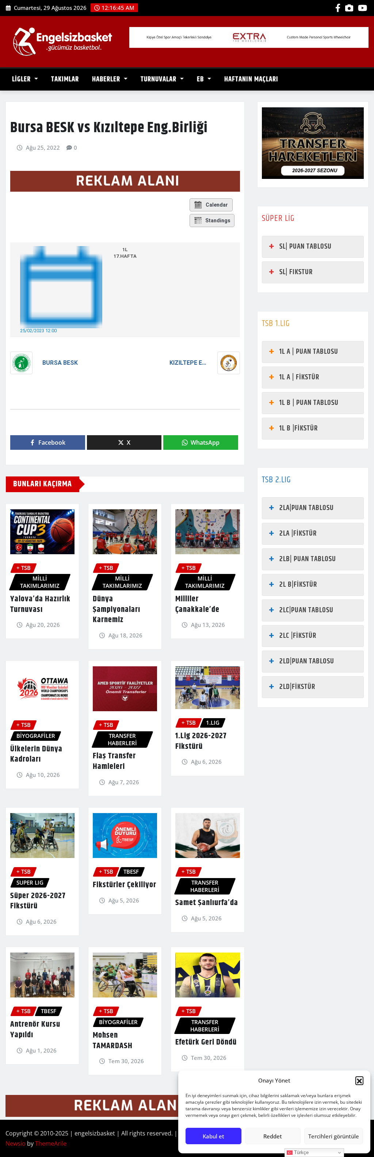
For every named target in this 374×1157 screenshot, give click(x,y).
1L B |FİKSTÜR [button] (298, 428)
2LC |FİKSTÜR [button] (297, 635)
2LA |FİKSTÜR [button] (298, 533)
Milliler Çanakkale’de (197, 604)
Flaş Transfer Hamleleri (114, 761)
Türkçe (301, 1152)
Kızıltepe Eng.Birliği (188, 362)
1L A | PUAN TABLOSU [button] (308, 351)
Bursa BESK (60, 362)
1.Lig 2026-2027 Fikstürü (200, 741)
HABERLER (107, 79)
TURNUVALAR (159, 79)
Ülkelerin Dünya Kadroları (36, 754)
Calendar (217, 205)
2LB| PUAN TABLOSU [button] (307, 559)
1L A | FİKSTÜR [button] (299, 377)
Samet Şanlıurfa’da (206, 903)
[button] (359, 1080)
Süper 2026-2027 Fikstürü (37, 901)
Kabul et (213, 1136)
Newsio (15, 1143)
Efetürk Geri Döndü (206, 1042)
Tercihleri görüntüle (333, 1136)
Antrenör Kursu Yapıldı (35, 1029)
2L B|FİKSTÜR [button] (298, 584)
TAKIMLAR (65, 79)
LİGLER (22, 79)
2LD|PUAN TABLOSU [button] (306, 661)
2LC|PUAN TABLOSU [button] (306, 610)
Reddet (272, 1136)
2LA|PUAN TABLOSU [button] (306, 508)
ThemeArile (50, 1143)
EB (201, 79)
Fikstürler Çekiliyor (124, 885)
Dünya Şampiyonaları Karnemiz (116, 609)
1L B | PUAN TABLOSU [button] (309, 403)
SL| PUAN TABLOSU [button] (305, 246)
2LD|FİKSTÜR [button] (297, 687)
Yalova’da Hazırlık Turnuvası (40, 604)
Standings (217, 220)
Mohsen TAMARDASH (113, 1040)
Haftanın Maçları (251, 79)
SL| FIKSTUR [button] (296, 272)
